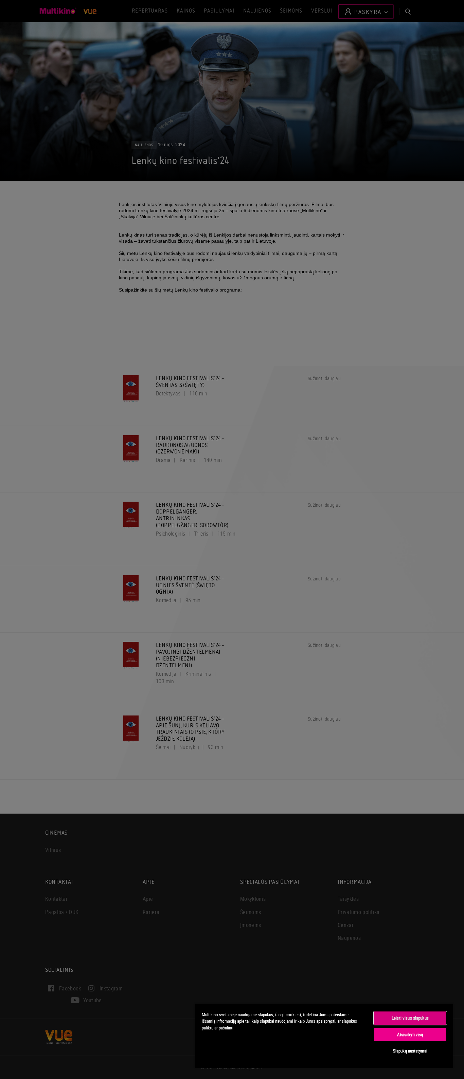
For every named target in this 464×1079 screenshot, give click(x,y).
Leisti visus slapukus (410, 1018)
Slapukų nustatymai (410, 1051)
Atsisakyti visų (410, 1034)
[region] (324, 1036)
